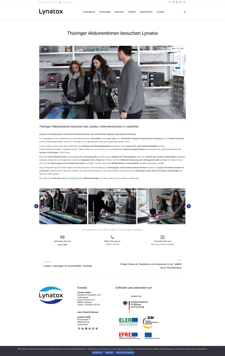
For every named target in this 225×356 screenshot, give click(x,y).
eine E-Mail (62, 244)
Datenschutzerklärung (124, 352)
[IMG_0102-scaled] (112, 206)
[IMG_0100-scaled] (161, 206)
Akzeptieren (97, 352)
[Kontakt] (162, 237)
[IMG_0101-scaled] (63, 206)
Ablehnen (109, 352)
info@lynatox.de (66, 2)
